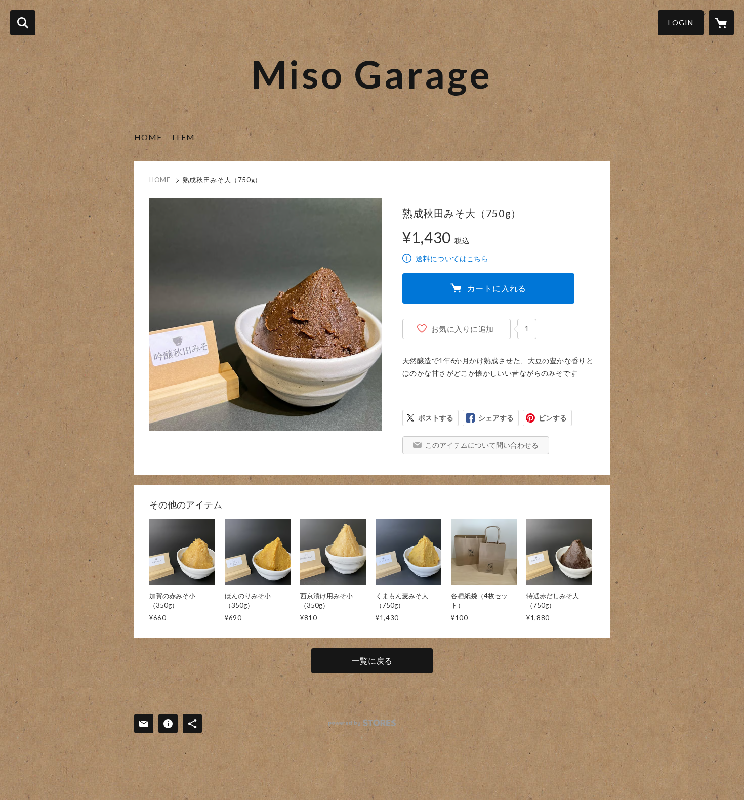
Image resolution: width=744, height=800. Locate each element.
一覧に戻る (372, 660)
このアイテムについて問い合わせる (482, 445)
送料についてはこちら (452, 258)
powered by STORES (362, 723)
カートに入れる (497, 288)
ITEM (183, 137)
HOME (148, 137)
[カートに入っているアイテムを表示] (721, 22)
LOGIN (680, 22)
